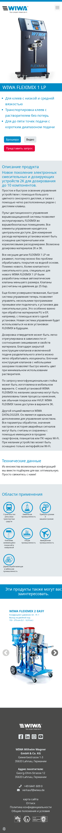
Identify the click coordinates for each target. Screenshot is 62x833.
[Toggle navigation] (57, 7)
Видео (30, 139)
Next (55, 653)
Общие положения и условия (31, 811)
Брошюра (12, 139)
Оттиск (30, 803)
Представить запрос (19, 148)
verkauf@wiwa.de (33, 790)
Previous (6, 653)
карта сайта (30, 799)
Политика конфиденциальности (31, 807)
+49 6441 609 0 (33, 786)
